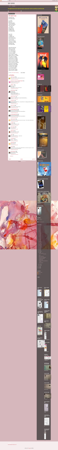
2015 (39, 236)
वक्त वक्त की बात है (41, 262)
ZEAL (11, 134)
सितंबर (40, 245)
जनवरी (40, 265)
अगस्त (40, 246)
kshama (12, 146)
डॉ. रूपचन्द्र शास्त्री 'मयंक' (14, 109)
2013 (39, 238)
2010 (39, 266)
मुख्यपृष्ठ (22, 159)
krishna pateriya (13, 151)
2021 (39, 229)
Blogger (29, 448)
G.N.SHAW (12, 138)
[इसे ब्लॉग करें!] (21, 72)
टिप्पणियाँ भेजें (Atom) (23, 161)
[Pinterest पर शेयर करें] (24, 72)
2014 (39, 237)
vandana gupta (40, 272)
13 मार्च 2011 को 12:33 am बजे (14, 125)
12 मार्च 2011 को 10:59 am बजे (14, 79)
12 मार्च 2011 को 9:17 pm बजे (14, 121)
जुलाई (40, 247)
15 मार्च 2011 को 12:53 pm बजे (14, 154)
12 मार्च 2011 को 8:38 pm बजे (14, 112)
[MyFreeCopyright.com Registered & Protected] (14, 11)
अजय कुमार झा (12, 100)
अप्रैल (40, 251)
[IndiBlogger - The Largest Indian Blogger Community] (40, 79)
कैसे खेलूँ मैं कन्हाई (41, 259)
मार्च (39, 252)
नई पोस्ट (10, 159)
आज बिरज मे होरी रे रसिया (42, 258)
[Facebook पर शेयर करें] (23, 72)
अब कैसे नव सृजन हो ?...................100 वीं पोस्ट (42, 253)
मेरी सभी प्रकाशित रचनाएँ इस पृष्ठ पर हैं (12, 444)
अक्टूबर (40, 244)
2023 (39, 227)
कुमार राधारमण (12, 142)
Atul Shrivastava (13, 90)
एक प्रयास (11, 3)
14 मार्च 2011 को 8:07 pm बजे (14, 149)
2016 (39, 235)
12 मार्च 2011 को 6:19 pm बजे (14, 107)
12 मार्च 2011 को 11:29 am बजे (14, 88)
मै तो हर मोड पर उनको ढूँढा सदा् (42, 257)
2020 (39, 230)
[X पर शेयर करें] (22, 72)
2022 (39, 228)
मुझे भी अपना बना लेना (41, 256)
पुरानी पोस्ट (33, 159)
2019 (39, 231)
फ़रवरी (40, 264)
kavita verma (12, 105)
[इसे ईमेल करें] (21, 72)
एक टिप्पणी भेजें (11, 156)
